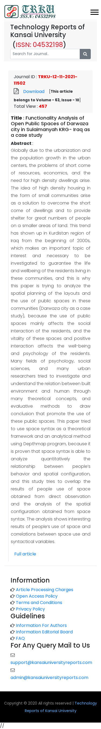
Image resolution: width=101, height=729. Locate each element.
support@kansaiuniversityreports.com (51, 662)
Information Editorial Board (44, 632)
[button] (94, 11)
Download (33, 91)
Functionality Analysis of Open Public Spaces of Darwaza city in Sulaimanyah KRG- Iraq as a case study (50, 126)
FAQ (20, 638)
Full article (25, 554)
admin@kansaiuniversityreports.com (49, 677)
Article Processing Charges (44, 590)
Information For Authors (41, 625)
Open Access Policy (37, 596)
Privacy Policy (30, 609)
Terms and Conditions (39, 602)
